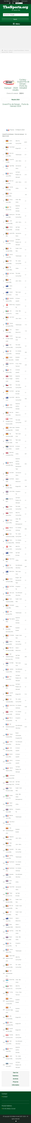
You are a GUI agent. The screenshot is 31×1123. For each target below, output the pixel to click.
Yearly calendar (15, 1)
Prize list (15, 1082)
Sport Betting (7, 1)
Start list (15, 1073)
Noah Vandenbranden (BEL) (9, 973)
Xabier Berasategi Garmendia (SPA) (9, 629)
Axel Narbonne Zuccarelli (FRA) (10, 726)
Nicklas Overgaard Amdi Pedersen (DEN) (9, 421)
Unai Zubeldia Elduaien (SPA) (9, 830)
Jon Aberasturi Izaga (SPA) (9, 1010)
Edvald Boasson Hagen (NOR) (9, 378)
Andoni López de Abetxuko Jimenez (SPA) (10, 1001)
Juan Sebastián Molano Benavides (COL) (9, 656)
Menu (17, 24)
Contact (5, 1097)
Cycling (10, 50)
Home (5, 50)
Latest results (24, 1)
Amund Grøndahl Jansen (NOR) (9, 338)
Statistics (15, 1076)
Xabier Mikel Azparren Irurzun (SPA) (10, 958)
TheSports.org (15, 7)
